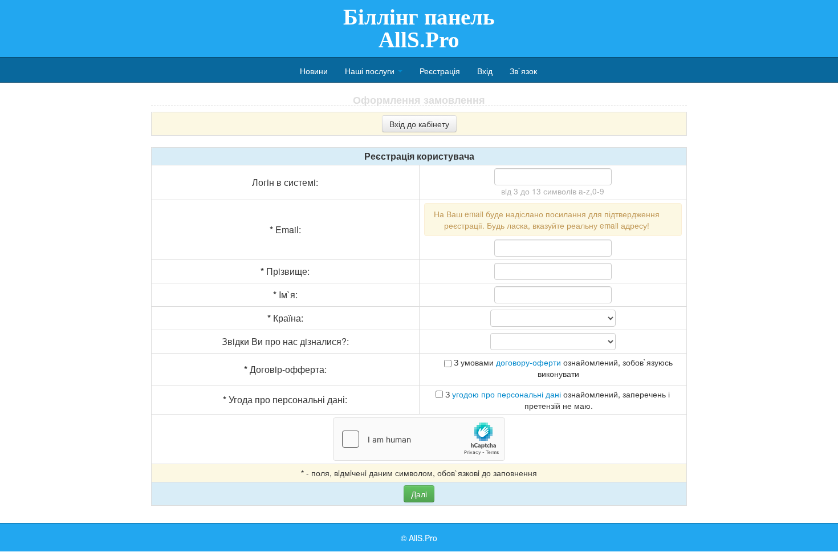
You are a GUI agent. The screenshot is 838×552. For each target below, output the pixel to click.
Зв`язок (523, 70)
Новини (314, 70)
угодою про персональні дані (506, 394)
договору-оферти (528, 362)
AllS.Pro (423, 537)
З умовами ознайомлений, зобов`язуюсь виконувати (562, 367)
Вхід (485, 70)
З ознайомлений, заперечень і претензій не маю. (556, 399)
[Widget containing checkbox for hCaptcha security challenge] (419, 439)
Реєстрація (440, 70)
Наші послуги (371, 70)
